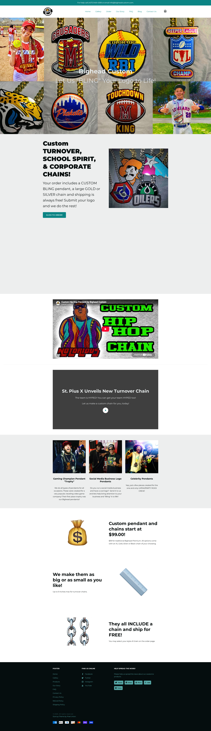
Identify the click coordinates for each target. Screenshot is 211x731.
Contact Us (151, 11)
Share (130, 682)
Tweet (120, 682)
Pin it (139, 682)
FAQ (131, 11)
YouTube (88, 686)
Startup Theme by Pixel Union (64, 716)
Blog (140, 11)
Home (88, 11)
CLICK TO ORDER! (54, 215)
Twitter (88, 678)
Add (148, 682)
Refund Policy (58, 701)
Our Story (120, 11)
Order (108, 11)
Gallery (98, 11)
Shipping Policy (59, 705)
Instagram (89, 682)
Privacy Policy (58, 697)
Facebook (89, 674)
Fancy (119, 688)
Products (56, 682)
